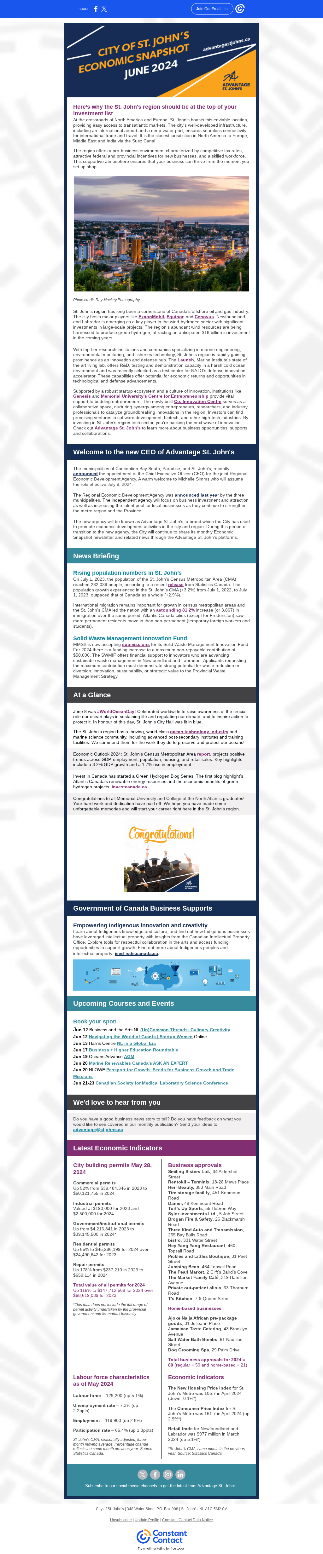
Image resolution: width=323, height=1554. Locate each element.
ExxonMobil (151, 316)
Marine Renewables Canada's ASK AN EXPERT (138, 1063)
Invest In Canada (90, 776)
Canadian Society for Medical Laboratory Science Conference (162, 1082)
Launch (186, 359)
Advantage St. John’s (118, 427)
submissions (136, 644)
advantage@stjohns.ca (98, 1129)
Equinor (175, 316)
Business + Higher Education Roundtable (133, 1049)
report (203, 754)
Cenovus (204, 316)
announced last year (197, 495)
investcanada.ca (129, 786)
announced (85, 473)
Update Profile (147, 1520)
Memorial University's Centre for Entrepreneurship (154, 396)
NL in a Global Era (136, 1043)
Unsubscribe (121, 1520)
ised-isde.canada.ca (136, 953)
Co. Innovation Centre (197, 401)
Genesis (82, 396)
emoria (127, 798)
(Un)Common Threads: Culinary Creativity (185, 1029)
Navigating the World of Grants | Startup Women (141, 1036)
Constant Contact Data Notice (187, 1520)
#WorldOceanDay (115, 711)
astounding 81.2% (175, 610)
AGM (129, 1056)
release (176, 584)
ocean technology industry (199, 731)
